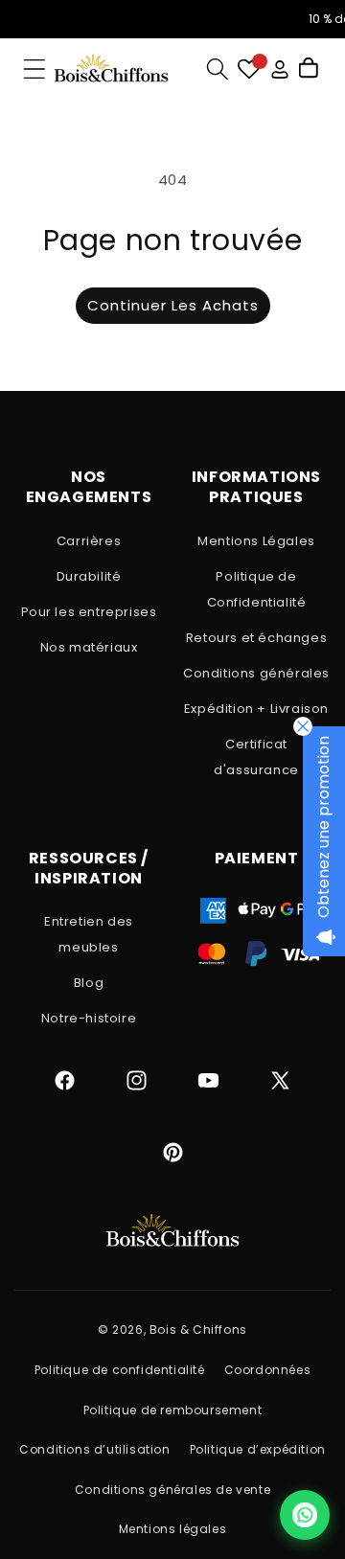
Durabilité (89, 576)
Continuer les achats (173, 305)
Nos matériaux (89, 647)
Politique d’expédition (258, 1449)
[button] (34, 68)
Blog (89, 983)
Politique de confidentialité (119, 1370)
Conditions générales (256, 673)
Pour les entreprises (89, 612)
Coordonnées (267, 1370)
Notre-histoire (88, 1018)
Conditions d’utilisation (94, 1449)
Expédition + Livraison (256, 708)
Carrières (89, 541)
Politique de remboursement (173, 1410)
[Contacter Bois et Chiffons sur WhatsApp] (305, 1515)
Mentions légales (173, 1529)
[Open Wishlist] (249, 69)
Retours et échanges (256, 638)
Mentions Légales (256, 541)
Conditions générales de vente (172, 1489)
